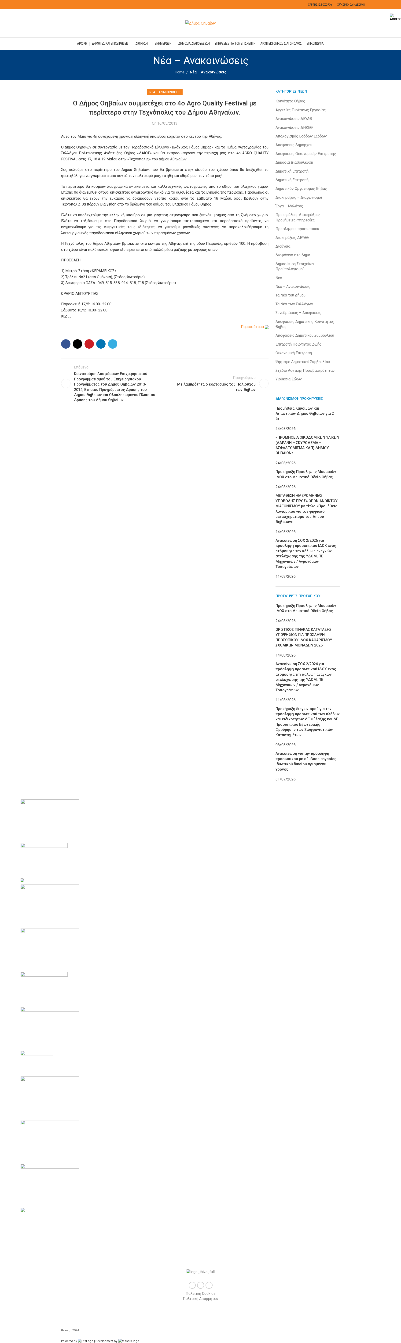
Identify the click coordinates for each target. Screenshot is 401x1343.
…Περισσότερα (252, 327)
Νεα (279, 278)
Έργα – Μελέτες (289, 206)
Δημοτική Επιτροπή (292, 171)
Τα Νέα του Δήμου (290, 295)
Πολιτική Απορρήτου (200, 1298)
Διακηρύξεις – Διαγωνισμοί (299, 197)
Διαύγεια (283, 246)
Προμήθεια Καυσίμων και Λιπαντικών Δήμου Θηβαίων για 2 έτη (305, 413)
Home (179, 72)
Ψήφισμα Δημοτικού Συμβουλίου (303, 362)
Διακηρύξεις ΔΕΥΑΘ (292, 237)
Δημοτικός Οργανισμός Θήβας (301, 188)
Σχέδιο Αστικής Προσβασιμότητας (305, 370)
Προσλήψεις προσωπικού (297, 229)
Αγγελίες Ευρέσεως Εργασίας (301, 110)
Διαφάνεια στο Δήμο (293, 255)
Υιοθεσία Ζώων (289, 379)
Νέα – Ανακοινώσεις (208, 72)
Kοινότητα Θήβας (290, 101)
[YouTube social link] (384, 4)
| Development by (105, 1341)
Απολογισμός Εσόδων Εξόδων (301, 136)
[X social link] (379, 4)
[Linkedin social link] (101, 344)
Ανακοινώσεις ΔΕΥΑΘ (294, 118)
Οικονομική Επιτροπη (294, 353)
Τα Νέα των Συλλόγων (294, 304)
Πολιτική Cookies (201, 1293)
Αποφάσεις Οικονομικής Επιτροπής (306, 154)
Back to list (164, 383)
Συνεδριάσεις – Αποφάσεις (298, 312)
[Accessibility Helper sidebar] (395, 17)
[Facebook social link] (372, 4)
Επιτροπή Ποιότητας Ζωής (298, 344)
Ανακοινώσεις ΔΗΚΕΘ (294, 127)
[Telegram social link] (112, 344)
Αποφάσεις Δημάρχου (294, 145)
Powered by (69, 1341)
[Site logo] (200, 23)
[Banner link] (200, 1023)
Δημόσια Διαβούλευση (294, 162)
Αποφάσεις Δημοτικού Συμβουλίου (305, 335)
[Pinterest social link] (89, 344)
